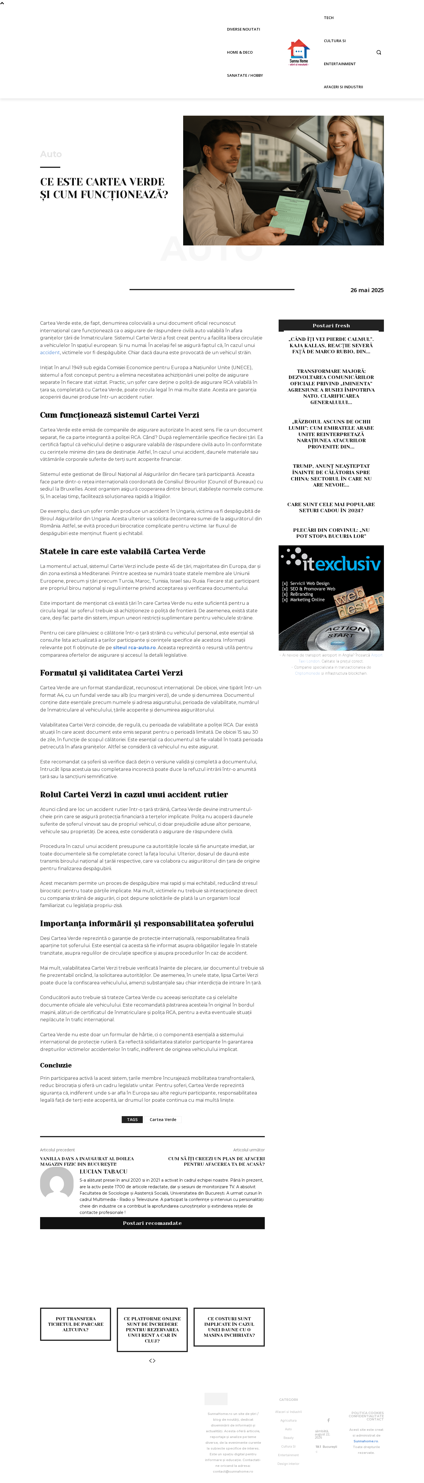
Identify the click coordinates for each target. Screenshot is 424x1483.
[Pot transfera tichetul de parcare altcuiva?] (75, 1272)
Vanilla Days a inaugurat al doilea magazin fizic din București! (87, 1161)
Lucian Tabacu (103, 1172)
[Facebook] (46, 288)
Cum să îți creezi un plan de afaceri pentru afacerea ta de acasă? (216, 1161)
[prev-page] (150, 1360)
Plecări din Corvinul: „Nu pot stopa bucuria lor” (331, 533)
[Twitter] (59, 288)
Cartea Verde (163, 1119)
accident (50, 352)
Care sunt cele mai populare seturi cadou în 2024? (331, 508)
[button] (379, 52)
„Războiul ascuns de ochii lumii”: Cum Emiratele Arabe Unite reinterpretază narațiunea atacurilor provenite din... (331, 434)
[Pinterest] (72, 288)
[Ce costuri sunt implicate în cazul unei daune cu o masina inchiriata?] (229, 1272)
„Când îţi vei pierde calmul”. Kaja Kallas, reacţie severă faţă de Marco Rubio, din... (331, 345)
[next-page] (154, 1360)
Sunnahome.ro (366, 1441)
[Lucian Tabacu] (57, 1192)
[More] (99, 288)
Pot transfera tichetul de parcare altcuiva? (76, 1324)
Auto (51, 154)
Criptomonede (307, 673)
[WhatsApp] (85, 288)
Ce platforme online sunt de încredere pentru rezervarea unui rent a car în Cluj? (152, 1330)
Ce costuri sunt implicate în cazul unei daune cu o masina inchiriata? (229, 1327)
